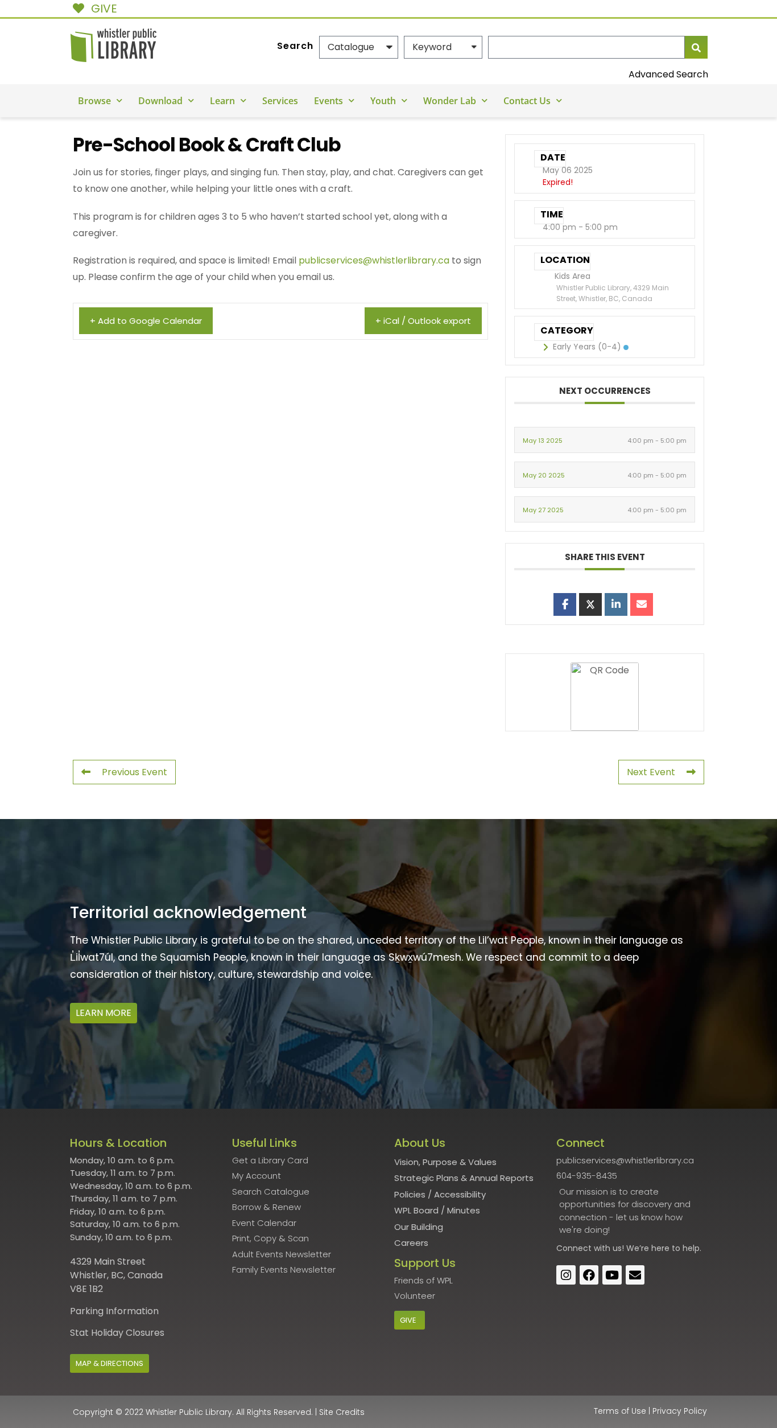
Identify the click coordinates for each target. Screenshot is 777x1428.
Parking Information (114, 1311)
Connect (574, 1248)
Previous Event (134, 772)
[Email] (641, 604)
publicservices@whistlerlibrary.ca (374, 260)
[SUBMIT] (696, 47)
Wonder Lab (449, 100)
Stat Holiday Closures (117, 1332)
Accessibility (460, 1194)
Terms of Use (620, 1411)
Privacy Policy (679, 1411)
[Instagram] (566, 1275)
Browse (94, 100)
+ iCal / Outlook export (423, 321)
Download (160, 100)
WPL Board (416, 1210)
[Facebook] (589, 1275)
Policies (409, 1194)
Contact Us (527, 100)
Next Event (651, 772)
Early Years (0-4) (587, 346)
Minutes (463, 1210)
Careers (411, 1243)
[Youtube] (612, 1275)
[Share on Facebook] (564, 604)
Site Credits (342, 1412)
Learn (222, 100)
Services (280, 100)
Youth (383, 100)
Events (328, 100)
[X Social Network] (590, 604)
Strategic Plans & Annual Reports (464, 1178)
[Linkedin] (616, 604)
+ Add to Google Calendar (146, 321)
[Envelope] (635, 1275)
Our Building (418, 1227)
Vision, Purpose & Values (445, 1162)
